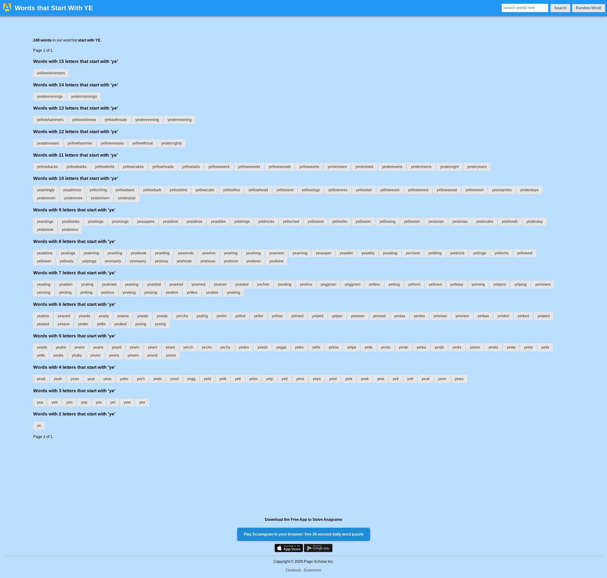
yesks (493, 347)
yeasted (241, 284)
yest (380, 379)
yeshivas (207, 261)
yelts (368, 347)
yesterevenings (50, 96)
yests (511, 347)
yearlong (253, 253)
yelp (269, 379)
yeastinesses (48, 143)
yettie (101, 324)
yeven (95, 355)
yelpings (89, 261)
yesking (129, 292)
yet (112, 402)
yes (99, 402)
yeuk (426, 379)
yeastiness (72, 190)
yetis (545, 347)
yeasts (142, 316)
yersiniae (436, 221)
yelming (478, 284)
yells (316, 347)
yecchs (182, 316)
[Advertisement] (175, 478)
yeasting (390, 253)
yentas (399, 316)
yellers (374, 284)
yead (41, 379)
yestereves (73, 198)
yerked (523, 316)
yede (157, 379)
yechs (207, 347)
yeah (58, 379)
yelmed (297, 316)
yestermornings (84, 96)
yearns (123, 316)
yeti (396, 379)
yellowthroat (142, 143)
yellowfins (231, 190)
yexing (160, 324)
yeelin (221, 316)
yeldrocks (266, 221)
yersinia (161, 261)
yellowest (316, 221)
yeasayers (145, 221)
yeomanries (502, 190)
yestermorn (100, 198)
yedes (244, 347)
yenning (44, 292)
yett (410, 379)
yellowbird (178, 190)
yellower (44, 261)
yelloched (291, 221)
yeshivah (184, 261)
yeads (42, 347)
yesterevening (147, 120)
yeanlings (45, 221)
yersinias (460, 221)
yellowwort (474, 190)
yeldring (435, 253)
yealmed (109, 284)
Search (560, 8)
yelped (317, 316)
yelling (394, 284)
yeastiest (170, 221)
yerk (348, 379)
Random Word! (588, 8)
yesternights (171, 143)
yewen (133, 355)
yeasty (162, 316)
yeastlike (218, 221)
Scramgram (312, 570)
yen (69, 402)
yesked (544, 316)
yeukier (212, 292)
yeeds (263, 347)
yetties (192, 292)
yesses (63, 324)
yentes (419, 316)
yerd (333, 379)
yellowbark (152, 190)
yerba (421, 347)
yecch (188, 347)
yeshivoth (510, 221)
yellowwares (219, 167)
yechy (225, 347)
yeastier (346, 253)
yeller (258, 316)
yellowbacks (47, 167)
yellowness (337, 190)
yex (142, 402)
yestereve (45, 230)
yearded (154, 284)
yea (40, 402)
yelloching (98, 190)
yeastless (194, 221)
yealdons (44, 253)
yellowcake (205, 190)
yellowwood (447, 190)
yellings (479, 253)
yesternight (449, 167)
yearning (300, 253)
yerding (65, 292)
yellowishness (84, 120)
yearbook (138, 253)
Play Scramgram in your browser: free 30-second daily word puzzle (303, 534)
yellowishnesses (51, 73)
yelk (223, 379)
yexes (171, 355)
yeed (174, 379)
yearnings (120, 221)
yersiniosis (364, 167)
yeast (170, 347)
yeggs (281, 347)
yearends (186, 253)
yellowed (524, 253)
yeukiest (276, 261)
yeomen (462, 316)
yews (459, 379)
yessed (43, 324)
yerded (503, 316)
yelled (240, 316)
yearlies (209, 253)
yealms (43, 316)
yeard (116, 347)
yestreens (70, 230)
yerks (456, 347)
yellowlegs (311, 190)
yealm (79, 347)
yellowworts (309, 167)
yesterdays (529, 190)
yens (300, 379)
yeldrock (457, 253)
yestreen (253, 261)
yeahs (61, 347)
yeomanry (138, 261)
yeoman (440, 316)
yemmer (357, 316)
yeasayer (323, 253)
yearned (198, 284)
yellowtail (364, 190)
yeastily (368, 253)
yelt (285, 379)
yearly (104, 316)
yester (83, 324)
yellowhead (258, 190)
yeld (207, 379)
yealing (87, 284)
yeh (55, 402)
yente (403, 347)
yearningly (46, 190)
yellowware (390, 190)
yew (127, 402)
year (91, 379)
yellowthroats (116, 120)
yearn (134, 347)
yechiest (413, 253)
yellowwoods (280, 167)
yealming (91, 253)
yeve (442, 379)
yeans (98, 347)
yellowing (387, 221)
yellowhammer (80, 143)
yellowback (124, 190)
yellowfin (339, 221)
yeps (317, 379)
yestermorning (180, 120)
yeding (202, 316)
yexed (152, 355)
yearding (162, 253)
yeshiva (107, 292)
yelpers (499, 284)
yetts (41, 355)
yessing (150, 292)
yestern (172, 292)
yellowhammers (50, 120)
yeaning (131, 284)
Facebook (293, 570)
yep (84, 402)
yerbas (483, 316)
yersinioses (337, 167)
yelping (520, 284)
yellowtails (191, 167)
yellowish (412, 221)
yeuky (77, 355)
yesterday (534, 221)
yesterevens (392, 167)
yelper (337, 316)
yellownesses (112, 143)
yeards (84, 316)
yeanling (115, 253)
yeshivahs (484, 221)
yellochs (502, 253)
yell (238, 379)
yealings (68, 253)
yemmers (543, 284)
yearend (176, 284)
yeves (114, 355)
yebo (124, 379)
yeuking (233, 292)
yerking (86, 292)
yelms (334, 347)
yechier (263, 284)
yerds (439, 347)
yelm (253, 379)
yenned (379, 316)
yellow (277, 316)
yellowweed (418, 190)
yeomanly (113, 261)
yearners (276, 253)
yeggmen (352, 284)
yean (75, 379)
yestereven (46, 198)
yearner (220, 284)
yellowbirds (104, 167)
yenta (385, 347)
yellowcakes (133, 167)
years (152, 347)
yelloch (414, 284)
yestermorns (421, 167)
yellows (435, 284)
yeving (140, 324)
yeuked (120, 324)
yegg (191, 379)
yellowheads (163, 167)
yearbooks (70, 221)
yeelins (306, 284)
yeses (475, 347)
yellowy (456, 284)
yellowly (67, 261)
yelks (299, 347)
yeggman (328, 284)
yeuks (58, 355)
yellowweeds (249, 167)
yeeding (284, 284)
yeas (107, 379)
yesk (365, 379)
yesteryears (477, 167)
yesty (528, 347)
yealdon (66, 284)
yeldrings (242, 221)
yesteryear (127, 198)
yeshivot (231, 261)
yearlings (95, 221)
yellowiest (284, 190)
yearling (231, 253)
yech (141, 379)
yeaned (64, 316)
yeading (44, 284)
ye (39, 426)
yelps (351, 347)
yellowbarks (76, 167)
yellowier (363, 221)
